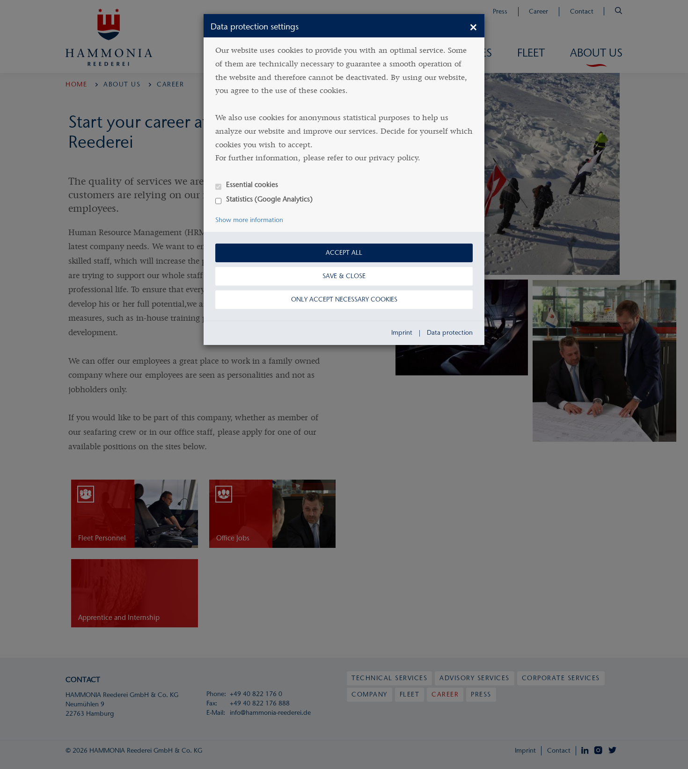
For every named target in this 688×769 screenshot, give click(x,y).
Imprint (401, 333)
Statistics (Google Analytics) (269, 198)
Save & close (344, 276)
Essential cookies (252, 184)
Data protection (450, 333)
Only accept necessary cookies (344, 299)
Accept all (344, 253)
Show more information (249, 220)
